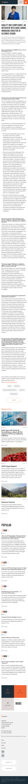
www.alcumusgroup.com (10, 382)
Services (3, 743)
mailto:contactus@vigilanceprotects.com (13, 736)
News (2, 745)
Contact (3, 748)
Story (2, 740)
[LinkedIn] (2, 756)
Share (14, 400)
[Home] (5, 2)
